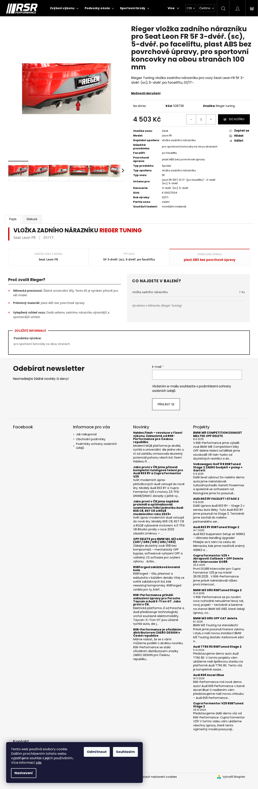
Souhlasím (125, 751)
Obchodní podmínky (90, 439)
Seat (165, 131)
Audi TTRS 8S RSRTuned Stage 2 (217, 646)
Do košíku (236, 119)
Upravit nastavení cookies (158, 777)
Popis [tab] (13, 219)
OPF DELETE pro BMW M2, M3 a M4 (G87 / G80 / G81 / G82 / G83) (158, 540)
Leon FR (167, 135)
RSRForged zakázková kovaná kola (156, 569)
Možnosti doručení (146, 93)
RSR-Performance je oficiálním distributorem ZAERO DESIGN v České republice (157, 632)
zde (38, 762)
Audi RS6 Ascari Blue (208, 675)
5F (163, 175)
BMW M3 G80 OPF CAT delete (215, 618)
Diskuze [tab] (32, 219)
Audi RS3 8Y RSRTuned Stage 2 (216, 527)
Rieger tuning (225, 106)
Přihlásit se (166, 404)
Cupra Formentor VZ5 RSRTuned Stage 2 (218, 705)
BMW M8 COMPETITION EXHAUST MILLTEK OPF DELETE (217, 434)
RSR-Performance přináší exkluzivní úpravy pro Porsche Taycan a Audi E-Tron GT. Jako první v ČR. (157, 600)
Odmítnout (97, 751)
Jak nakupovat (86, 434)
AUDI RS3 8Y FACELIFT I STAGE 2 (216, 498)
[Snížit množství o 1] (191, 119)
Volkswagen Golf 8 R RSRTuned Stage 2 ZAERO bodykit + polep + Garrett (217, 467)
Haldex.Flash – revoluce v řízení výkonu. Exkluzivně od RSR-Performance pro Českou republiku (157, 437)
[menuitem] (64, 8)
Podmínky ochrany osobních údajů (96, 446)
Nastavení (23, 773)
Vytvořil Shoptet (234, 777)
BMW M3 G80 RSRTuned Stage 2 (217, 590)
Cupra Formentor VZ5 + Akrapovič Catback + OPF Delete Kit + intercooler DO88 (218, 558)
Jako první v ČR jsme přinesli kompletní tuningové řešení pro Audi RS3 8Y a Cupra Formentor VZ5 (158, 472)
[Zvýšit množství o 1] (211, 119)
